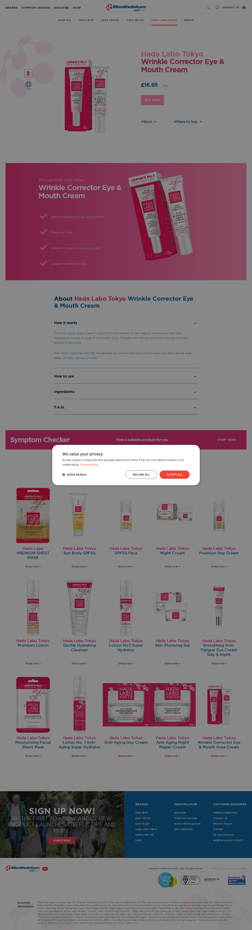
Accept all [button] (175, 474)
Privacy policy (89, 464)
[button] (74, 474)
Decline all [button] (141, 474)
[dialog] (126, 465)
